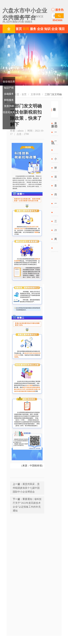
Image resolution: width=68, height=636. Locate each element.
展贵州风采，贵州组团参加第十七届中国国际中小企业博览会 (26, 488)
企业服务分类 (8, 50)
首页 (19, 29)
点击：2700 (23, 134)
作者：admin (17, 130)
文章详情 (35, 94)
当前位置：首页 (18, 94)
